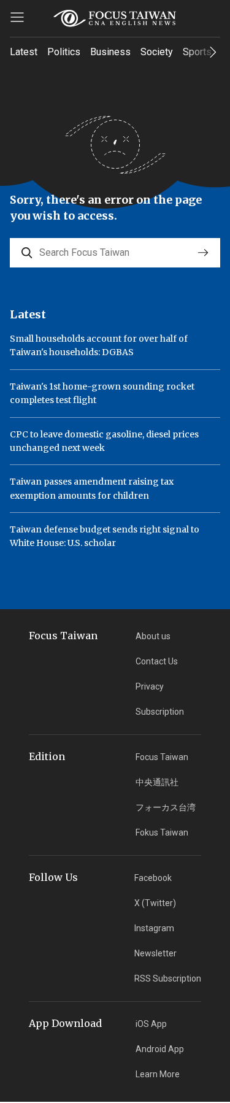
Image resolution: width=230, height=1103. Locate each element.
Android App (160, 1049)
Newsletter (155, 953)
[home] (115, 18)
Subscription (160, 712)
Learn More (158, 1074)
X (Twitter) (155, 903)
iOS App (151, 1024)
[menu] (17, 17)
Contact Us (157, 661)
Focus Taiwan (162, 757)
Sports (197, 52)
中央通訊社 (157, 782)
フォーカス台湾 (166, 807)
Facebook (153, 878)
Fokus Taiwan (162, 832)
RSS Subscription (167, 978)
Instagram (154, 928)
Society (156, 52)
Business (110, 52)
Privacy (150, 686)
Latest (23, 52)
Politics (63, 52)
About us (153, 636)
